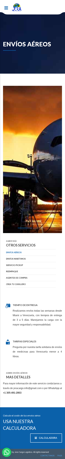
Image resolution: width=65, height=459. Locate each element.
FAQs (59, 456)
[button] (6, 452)
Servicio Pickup (14, 265)
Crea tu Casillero (16, 284)
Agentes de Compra (16, 278)
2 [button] (40, 229)
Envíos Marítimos (16, 259)
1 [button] (25, 228)
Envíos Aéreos (14, 252)
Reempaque (12, 271)
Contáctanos (47, 456)
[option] (32, 177)
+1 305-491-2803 (12, 392)
